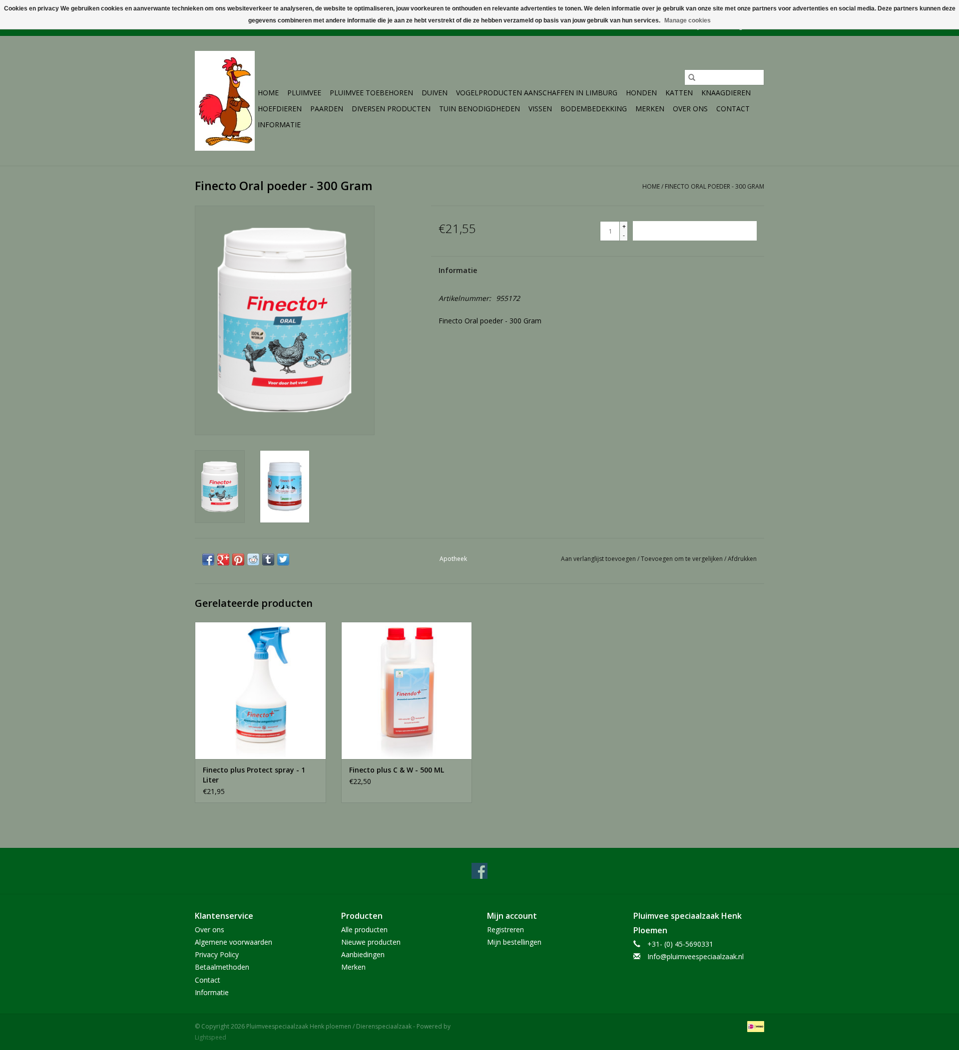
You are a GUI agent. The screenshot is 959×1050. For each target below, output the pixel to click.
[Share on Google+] (223, 559)
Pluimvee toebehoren (371, 92)
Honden (641, 92)
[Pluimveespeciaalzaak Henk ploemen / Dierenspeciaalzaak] (225, 101)
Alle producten (364, 929)
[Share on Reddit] (253, 559)
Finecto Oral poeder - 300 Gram (714, 186)
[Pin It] (238, 559)
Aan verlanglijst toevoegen (599, 558)
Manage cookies (687, 20)
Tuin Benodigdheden (479, 108)
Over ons (690, 108)
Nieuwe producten (371, 942)
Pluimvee (304, 92)
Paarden (326, 108)
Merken (649, 108)
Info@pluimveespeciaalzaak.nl (695, 956)
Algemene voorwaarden (233, 942)
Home (268, 92)
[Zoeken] (691, 77)
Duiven (435, 92)
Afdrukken (742, 558)
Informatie (279, 124)
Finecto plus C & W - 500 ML (396, 770)
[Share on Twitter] (283, 559)
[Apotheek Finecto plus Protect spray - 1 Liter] (260, 690)
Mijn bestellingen (514, 942)
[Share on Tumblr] (268, 559)
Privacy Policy (217, 954)
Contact (733, 108)
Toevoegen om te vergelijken (682, 558)
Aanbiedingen (363, 954)
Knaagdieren (726, 92)
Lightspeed (210, 1037)
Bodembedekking (593, 108)
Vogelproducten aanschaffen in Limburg (536, 92)
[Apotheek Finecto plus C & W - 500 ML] (407, 690)
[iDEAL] (754, 1026)
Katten (679, 92)
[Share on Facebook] (208, 559)
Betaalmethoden (222, 967)
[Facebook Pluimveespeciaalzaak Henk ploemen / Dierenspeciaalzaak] (479, 871)
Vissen (540, 108)
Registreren (505, 929)
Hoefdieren (280, 108)
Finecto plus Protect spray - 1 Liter (254, 775)
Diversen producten (391, 108)
